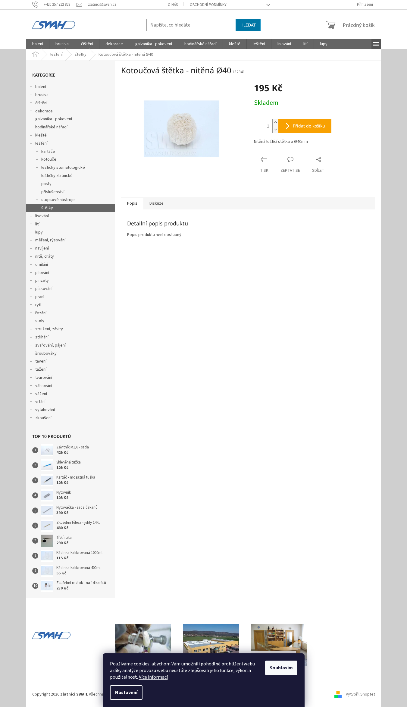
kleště (41, 135)
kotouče (48, 159)
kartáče (48, 152)
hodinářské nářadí (51, 127)
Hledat (248, 25)
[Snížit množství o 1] (275, 129)
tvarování (43, 378)
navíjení (42, 248)
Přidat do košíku (309, 126)
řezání (40, 313)
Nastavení (126, 692)
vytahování (45, 410)
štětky (47, 208)
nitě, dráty (44, 256)
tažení (40, 369)
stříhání (42, 337)
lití (37, 224)
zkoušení (43, 418)
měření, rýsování (50, 240)
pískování (43, 289)
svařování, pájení (50, 345)
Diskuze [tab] (156, 203)
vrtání (40, 402)
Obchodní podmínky (208, 5)
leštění (41, 143)
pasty (46, 184)
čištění (41, 103)
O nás (173, 5)
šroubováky (46, 353)
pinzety (42, 281)
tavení (40, 361)
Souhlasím (281, 668)
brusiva (42, 95)
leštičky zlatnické (57, 176)
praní (39, 297)
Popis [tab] (132, 203)
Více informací (153, 677)
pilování (42, 273)
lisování (42, 216)
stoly (39, 321)
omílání (41, 265)
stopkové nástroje (58, 200)
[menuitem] (37, 44)
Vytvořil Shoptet (360, 695)
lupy (39, 232)
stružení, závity (49, 329)
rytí (38, 305)
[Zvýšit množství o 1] (275, 122)
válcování (43, 386)
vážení (41, 394)
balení (40, 87)
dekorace (44, 111)
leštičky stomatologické (63, 168)
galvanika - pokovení (53, 119)
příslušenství (52, 192)
